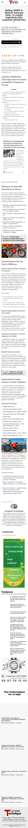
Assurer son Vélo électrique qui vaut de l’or (14, 307)
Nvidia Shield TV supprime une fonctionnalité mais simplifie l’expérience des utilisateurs (13, 719)
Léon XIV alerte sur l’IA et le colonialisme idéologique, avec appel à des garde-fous (17, 606)
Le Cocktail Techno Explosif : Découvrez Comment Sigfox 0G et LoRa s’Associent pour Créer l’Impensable (13, 478)
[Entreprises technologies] (14, 506)
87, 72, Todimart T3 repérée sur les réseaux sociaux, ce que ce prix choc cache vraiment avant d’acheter (18, 599)
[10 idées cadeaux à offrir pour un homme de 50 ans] (14, 760)
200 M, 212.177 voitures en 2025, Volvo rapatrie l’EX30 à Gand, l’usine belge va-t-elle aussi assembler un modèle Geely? (18, 619)
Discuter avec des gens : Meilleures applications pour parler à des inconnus (12, 746)
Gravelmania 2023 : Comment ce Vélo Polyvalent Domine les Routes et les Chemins (13, 298)
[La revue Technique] (14, 812)
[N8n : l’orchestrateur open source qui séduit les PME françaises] (5, 612)
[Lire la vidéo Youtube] (14, 251)
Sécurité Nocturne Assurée (12, 114)
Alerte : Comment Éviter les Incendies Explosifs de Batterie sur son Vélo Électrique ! (14, 483)
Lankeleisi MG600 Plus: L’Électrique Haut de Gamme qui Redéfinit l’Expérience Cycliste (13, 93)
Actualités (10, 45)
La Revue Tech (4, 45)
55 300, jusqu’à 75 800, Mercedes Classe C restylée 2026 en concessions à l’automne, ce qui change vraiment (18, 643)
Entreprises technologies (8, 501)
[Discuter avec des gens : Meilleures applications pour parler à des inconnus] (14, 734)
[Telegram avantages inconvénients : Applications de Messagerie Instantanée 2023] (14, 786)
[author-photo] (2, 723)
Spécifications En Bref (11, 120)
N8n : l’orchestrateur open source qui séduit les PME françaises (18, 612)
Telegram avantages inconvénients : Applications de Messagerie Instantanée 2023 (12, 799)
